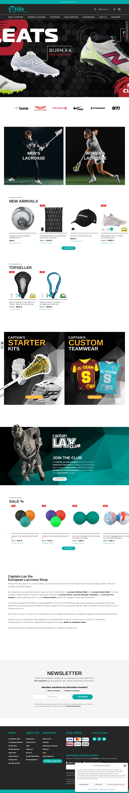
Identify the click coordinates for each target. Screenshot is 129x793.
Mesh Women (14, 756)
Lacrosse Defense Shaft (77, 592)
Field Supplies (71, 17)
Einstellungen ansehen (116, 784)
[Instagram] (99, 739)
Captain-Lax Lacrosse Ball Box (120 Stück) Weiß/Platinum (114, 237)
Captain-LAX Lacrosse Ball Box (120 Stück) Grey (52, 237)
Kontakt (46, 742)
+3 (20, 229)
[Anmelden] (114, 9)
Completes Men (14, 739)
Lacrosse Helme (49, 597)
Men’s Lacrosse (15, 17)
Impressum (111, 789)
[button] (125, 766)
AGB (27, 746)
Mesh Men (12, 753)
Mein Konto (47, 739)
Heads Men (13, 746)
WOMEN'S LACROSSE (72, 691)
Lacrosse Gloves (65, 595)
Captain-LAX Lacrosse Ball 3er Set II (114, 537)
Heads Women (14, 749)
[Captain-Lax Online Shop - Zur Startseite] (18, 9)
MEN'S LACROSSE (53, 691)
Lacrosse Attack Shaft (100, 592)
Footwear (55, 17)
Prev (7, 224)
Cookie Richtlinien (32, 756)
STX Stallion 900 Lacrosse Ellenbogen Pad (19, 237)
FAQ (44, 753)
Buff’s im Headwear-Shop (75, 622)
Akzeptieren (83, 784)
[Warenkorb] (119, 9)
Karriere (29, 753)
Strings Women (14, 763)
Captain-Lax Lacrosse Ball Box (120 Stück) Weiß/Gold (83, 237)
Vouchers (115, 17)
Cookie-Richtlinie (93, 789)
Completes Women (16, 742)
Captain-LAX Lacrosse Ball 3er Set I (84, 536)
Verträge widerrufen (52, 761)
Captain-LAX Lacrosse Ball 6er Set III (22, 537)
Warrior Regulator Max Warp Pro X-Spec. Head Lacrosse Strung (22, 303)
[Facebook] (94, 739)
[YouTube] (104, 739)
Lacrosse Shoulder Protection (85, 595)
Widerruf (29, 749)
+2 (20, 295)
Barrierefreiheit (31, 760)
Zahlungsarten (48, 756)
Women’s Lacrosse (37, 17)
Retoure (46, 749)
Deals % (103, 17)
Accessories (89, 17)
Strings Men (13, 760)
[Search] (95, 9)
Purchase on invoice (64, 2)
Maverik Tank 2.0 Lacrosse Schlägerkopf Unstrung (50, 303)
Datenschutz (103, 789)
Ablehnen (98, 784)
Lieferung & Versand (50, 746)
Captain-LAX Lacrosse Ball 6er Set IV (53, 537)
